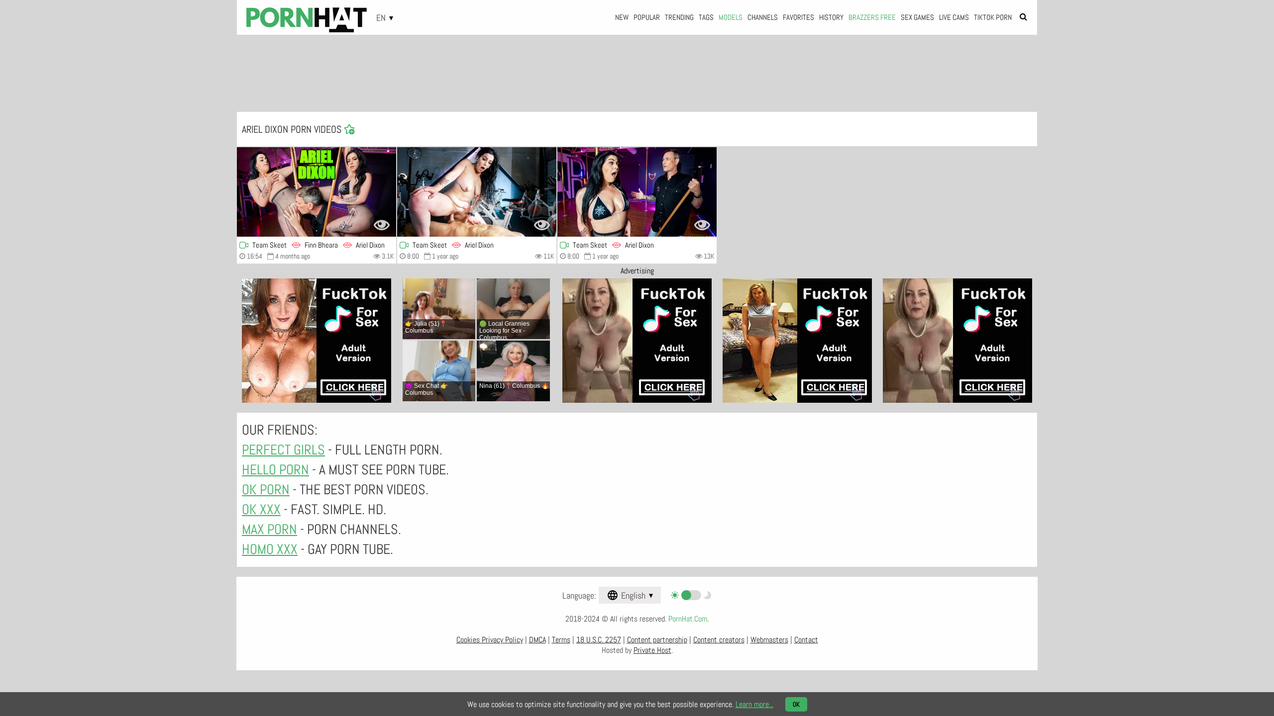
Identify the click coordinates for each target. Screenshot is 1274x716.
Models (731, 17)
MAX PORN (269, 529)
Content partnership (657, 639)
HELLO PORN (275, 469)
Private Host (652, 650)
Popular (647, 17)
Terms (561, 639)
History (831, 17)
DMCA (537, 639)
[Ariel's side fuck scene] (637, 192)
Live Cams (954, 17)
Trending (679, 17)
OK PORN (266, 489)
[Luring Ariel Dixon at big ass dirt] (476, 192)
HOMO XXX (270, 549)
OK (796, 704)
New (622, 17)
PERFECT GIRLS (283, 449)
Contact (806, 639)
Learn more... (754, 704)
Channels (762, 17)
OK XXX (261, 509)
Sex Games (917, 17)
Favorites (798, 17)
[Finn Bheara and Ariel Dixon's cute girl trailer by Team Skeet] (316, 192)
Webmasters (769, 639)
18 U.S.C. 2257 (598, 639)
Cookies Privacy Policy (489, 639)
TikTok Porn (993, 17)
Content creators (718, 639)
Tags (706, 17)
